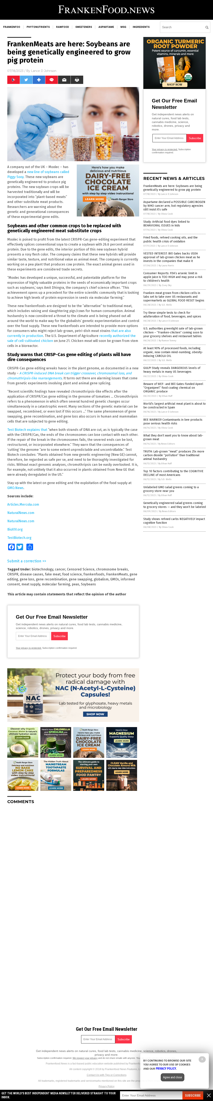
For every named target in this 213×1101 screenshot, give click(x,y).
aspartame (106, 27)
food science (72, 574)
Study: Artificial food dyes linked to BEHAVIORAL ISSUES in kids (166, 223)
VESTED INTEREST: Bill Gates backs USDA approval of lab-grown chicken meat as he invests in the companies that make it (171, 257)
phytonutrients (38, 27)
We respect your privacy (85, 1058)
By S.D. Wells (165, 305)
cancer (60, 569)
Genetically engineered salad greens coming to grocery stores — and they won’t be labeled (174, 505)
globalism (101, 579)
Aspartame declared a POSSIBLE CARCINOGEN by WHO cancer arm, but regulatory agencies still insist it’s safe (174, 205)
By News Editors (166, 443)
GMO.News (15, 488)
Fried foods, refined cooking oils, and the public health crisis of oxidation (170, 239)
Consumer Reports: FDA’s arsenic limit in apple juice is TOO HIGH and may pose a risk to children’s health (172, 277)
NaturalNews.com (20, 513)
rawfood (62, 27)
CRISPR (12, 574)
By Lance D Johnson (168, 194)
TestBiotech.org (19, 538)
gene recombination (51, 579)
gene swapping (80, 579)
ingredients (141, 27)
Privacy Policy (106, 1086)
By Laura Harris (166, 265)
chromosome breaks (112, 569)
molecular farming (56, 584)
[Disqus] (73, 859)
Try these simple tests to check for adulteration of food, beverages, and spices (172, 314)
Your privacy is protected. (29, 648)
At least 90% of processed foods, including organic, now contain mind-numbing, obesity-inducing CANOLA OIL (173, 352)
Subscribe (193, 1095)
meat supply (30, 584)
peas (75, 584)
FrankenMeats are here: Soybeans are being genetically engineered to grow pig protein (172, 188)
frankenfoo (11, 27)
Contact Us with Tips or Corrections (106, 1075)
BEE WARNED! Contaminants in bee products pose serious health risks (172, 421)
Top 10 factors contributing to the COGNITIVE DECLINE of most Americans (173, 473)
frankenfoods (93, 574)
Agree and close (172, 1077)
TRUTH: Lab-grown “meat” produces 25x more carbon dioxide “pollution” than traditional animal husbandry (173, 455)
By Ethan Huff (165, 396)
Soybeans (88, 584)
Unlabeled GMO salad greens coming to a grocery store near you (171, 489)
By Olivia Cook (165, 214)
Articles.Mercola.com (23, 504)
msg (123, 27)
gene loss (27, 579)
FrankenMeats (117, 574)
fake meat (53, 574)
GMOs (114, 579)
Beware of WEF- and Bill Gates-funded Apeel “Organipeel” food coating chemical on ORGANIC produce (173, 387)
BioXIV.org (15, 529)
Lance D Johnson (43, 71)
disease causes (31, 574)
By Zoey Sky (165, 285)
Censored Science (80, 569)
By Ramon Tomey (167, 340)
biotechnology (42, 569)
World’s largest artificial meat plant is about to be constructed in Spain (174, 405)
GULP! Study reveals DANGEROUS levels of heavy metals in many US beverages (171, 370)
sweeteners (83, 27)
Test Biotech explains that (27, 430)
